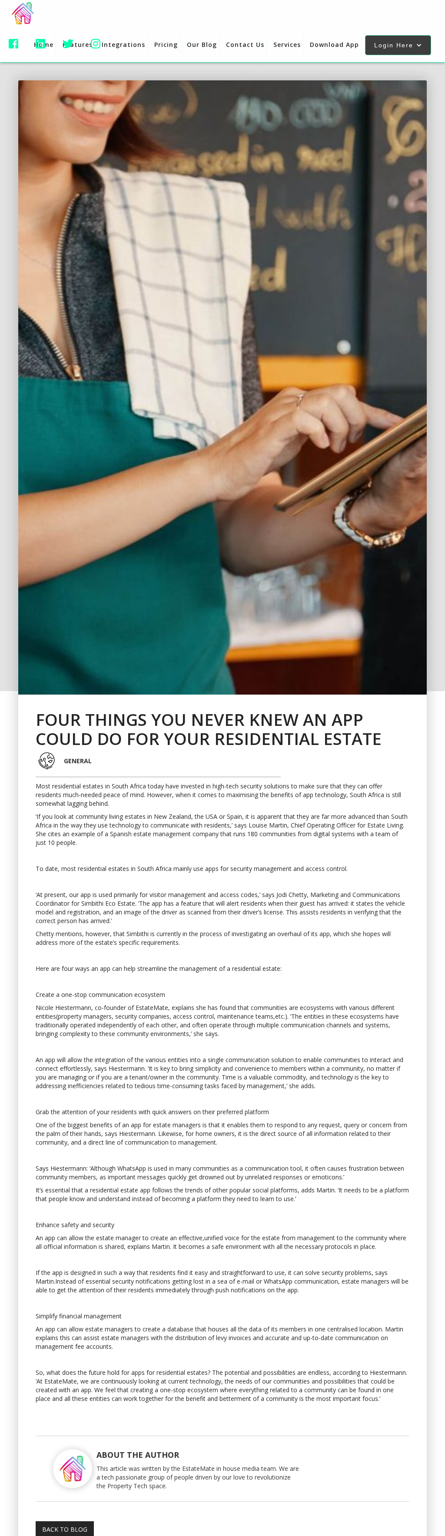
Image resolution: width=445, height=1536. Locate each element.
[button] (398, 45)
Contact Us (245, 44)
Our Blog (202, 44)
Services (287, 44)
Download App (334, 44)
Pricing (166, 44)
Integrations (123, 44)
